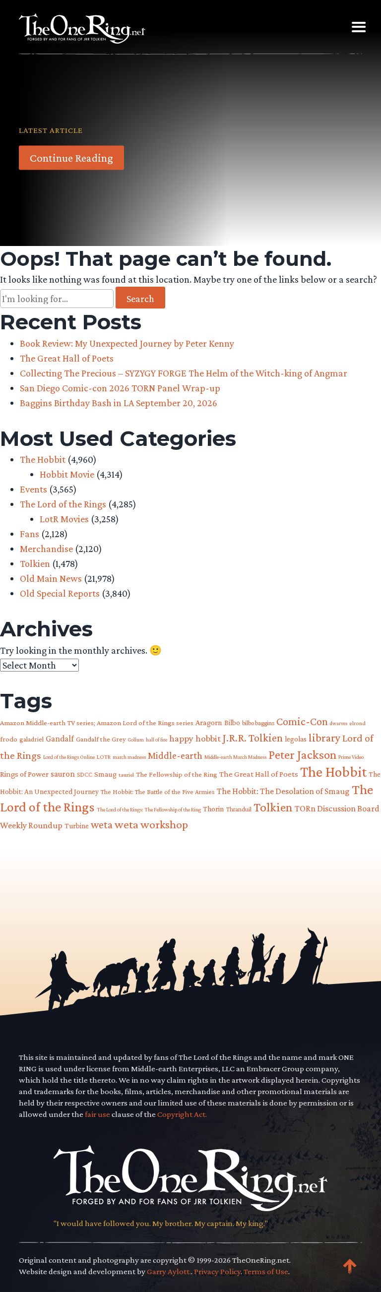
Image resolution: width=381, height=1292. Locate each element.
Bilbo (232, 723)
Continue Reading (71, 157)
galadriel (31, 739)
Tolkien (35, 563)
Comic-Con (302, 721)
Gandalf (60, 738)
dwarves (338, 723)
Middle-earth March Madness (235, 757)
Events (33, 489)
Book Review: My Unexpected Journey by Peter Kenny (127, 343)
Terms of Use (266, 1271)
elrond (357, 723)
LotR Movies (64, 518)
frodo (8, 739)
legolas (296, 739)
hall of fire (156, 739)
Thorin (213, 808)
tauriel (126, 774)
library (324, 738)
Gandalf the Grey (101, 739)
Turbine (76, 825)
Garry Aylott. (169, 1271)
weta (102, 824)
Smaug (105, 774)
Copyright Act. (182, 1114)
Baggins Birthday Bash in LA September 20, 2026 (118, 402)
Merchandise (46, 548)
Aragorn (208, 722)
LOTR (104, 756)
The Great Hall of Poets (67, 358)
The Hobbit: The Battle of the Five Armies (158, 792)
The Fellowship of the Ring (176, 774)
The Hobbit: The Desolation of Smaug (283, 791)
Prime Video (351, 757)
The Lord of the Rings (63, 503)
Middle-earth (175, 755)
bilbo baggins (258, 723)
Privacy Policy (217, 1271)
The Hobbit (42, 459)
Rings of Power (24, 774)
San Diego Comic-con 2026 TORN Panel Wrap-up (120, 387)
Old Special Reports (60, 593)
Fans (29, 533)
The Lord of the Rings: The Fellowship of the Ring (149, 809)
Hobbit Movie (67, 474)
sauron (63, 774)
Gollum (136, 739)
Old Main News (51, 578)
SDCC (84, 774)
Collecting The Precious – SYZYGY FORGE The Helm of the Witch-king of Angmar (183, 373)
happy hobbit (195, 738)
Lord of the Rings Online (69, 757)
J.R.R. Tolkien (253, 738)
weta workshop (151, 824)
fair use (97, 1114)
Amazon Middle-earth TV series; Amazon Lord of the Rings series (96, 723)
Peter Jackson (302, 754)
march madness (129, 757)
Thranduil (239, 809)
